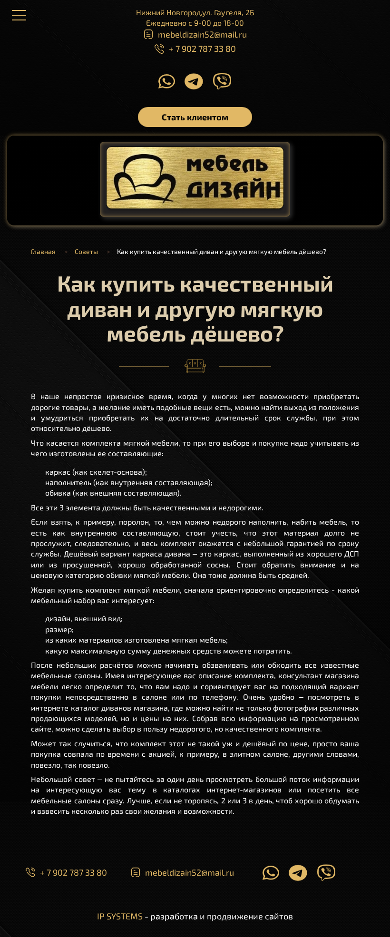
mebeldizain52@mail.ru (202, 34)
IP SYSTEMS (120, 916)
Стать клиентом (195, 117)
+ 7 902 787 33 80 (202, 48)
